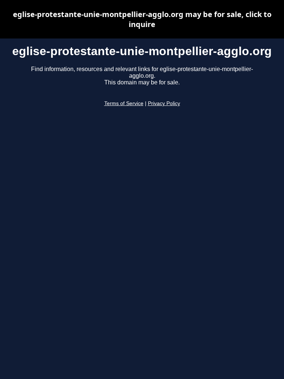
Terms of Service (123, 103)
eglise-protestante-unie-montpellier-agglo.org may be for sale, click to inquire (142, 19)
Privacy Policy (164, 103)
